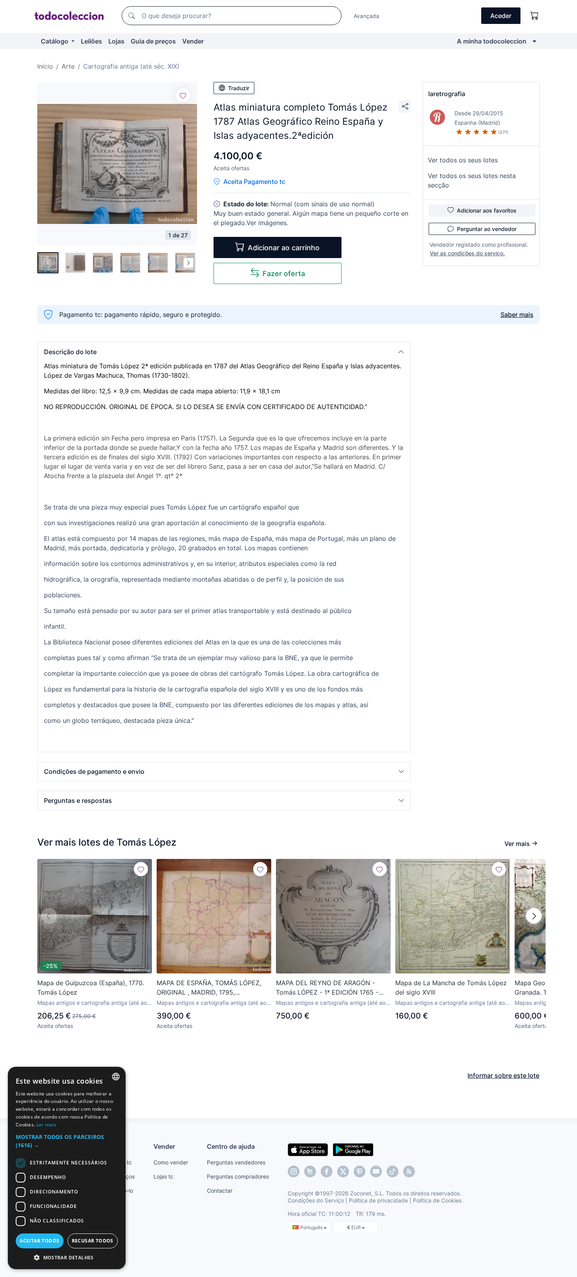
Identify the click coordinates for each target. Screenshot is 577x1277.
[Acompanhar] (183, 95)
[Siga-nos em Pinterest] (359, 1171)
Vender (193, 41)
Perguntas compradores (238, 1176)
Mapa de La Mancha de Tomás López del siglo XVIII (451, 987)
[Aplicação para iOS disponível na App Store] (308, 1149)
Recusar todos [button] (92, 1240)
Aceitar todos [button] (39, 1240)
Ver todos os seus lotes (463, 160)
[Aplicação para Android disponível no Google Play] (353, 1149)
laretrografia (446, 94)
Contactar (219, 1190)
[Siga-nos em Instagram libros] (310, 1171)
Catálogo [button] (55, 41)
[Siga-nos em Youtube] (376, 1171)
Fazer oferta (284, 273)
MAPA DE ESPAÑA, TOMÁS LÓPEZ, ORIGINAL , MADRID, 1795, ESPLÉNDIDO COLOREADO (209, 988)
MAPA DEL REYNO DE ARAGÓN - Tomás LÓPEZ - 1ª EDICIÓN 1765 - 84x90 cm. (327, 988)
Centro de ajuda (231, 1146)
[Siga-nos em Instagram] (293, 1171)
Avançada (366, 16)
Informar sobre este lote (503, 1075)
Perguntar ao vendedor (487, 229)
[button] (224, 352)
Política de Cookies (437, 1200)
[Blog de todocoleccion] (409, 1171)
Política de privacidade (378, 1200)
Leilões (91, 41)
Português (312, 1227)
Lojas (116, 41)
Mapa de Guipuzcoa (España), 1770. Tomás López (90, 987)
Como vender (170, 1162)
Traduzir (238, 88)
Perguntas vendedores (236, 1162)
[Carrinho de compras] (534, 16)
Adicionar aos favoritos (487, 210)
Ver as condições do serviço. (467, 253)
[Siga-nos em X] (343, 1171)
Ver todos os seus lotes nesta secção (472, 180)
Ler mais (46, 1124)
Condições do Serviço (316, 1200)
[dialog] (67, 1168)
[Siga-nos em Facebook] (326, 1171)
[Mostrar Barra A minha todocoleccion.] (534, 41)
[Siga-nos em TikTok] (392, 1171)
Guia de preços (153, 41)
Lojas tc (163, 1176)
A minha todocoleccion (491, 41)
